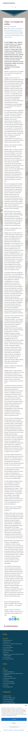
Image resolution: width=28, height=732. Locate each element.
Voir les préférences (14, 726)
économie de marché (9, 32)
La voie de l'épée (7, 645)
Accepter (14, 719)
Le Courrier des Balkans (9, 681)
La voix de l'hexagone (8, 647)
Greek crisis (6, 680)
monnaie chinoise (15, 33)
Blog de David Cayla (8, 640)
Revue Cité (6, 685)
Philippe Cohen (19, 35)
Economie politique (8, 702)
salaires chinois (8, 37)
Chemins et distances (8, 697)
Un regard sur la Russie (9, 658)
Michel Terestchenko (8, 650)
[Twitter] (12, 619)
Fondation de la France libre (10, 678)
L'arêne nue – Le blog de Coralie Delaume (13, 643)
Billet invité (6, 696)
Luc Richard (7, 33)
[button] (26, 705)
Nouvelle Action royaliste (9, 683)
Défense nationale (8, 701)
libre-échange (18, 32)
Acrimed (6, 670)
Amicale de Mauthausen (9, 671)
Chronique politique (8, 699)
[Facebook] (10, 619)
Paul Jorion (6, 652)
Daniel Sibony (7, 642)
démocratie (7, 30)
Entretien (13, 26)
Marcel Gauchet (7, 649)
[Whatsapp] (18, 619)
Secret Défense (7, 657)
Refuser (14, 723)
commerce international (16, 28)
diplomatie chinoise (16, 30)
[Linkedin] (15, 619)
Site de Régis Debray (8, 686)
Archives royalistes (8, 676)
